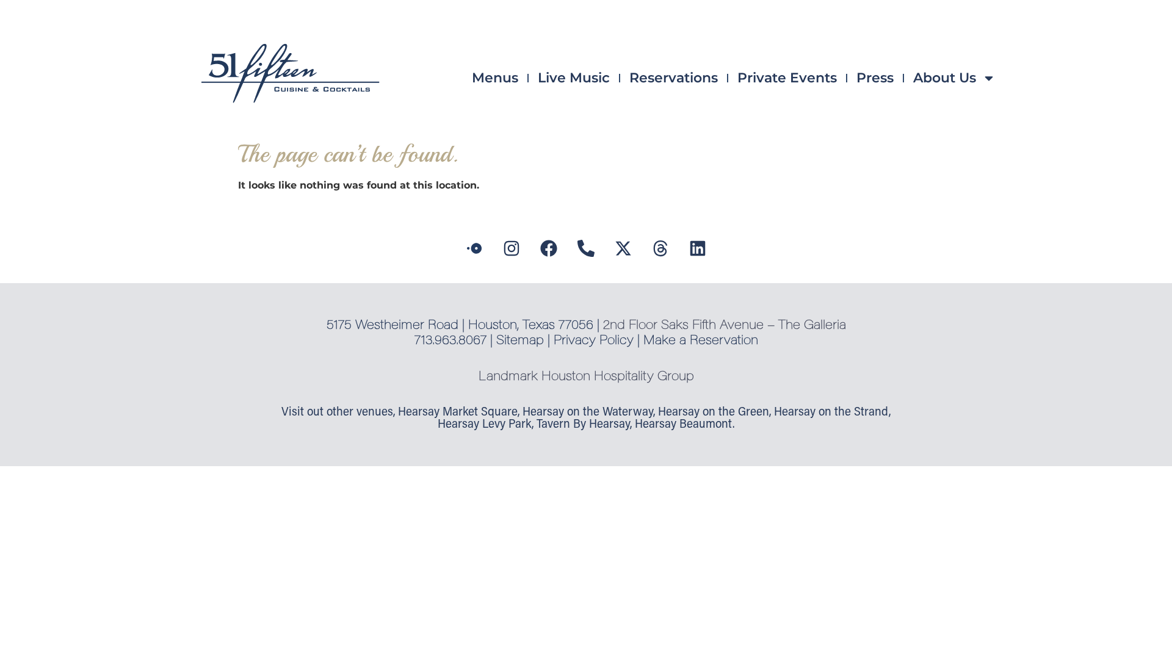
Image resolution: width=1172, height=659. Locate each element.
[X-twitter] (623, 248)
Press (875, 78)
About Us (944, 78)
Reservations (673, 78)
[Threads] (660, 248)
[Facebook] (549, 248)
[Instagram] (511, 248)
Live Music (574, 78)
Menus (495, 78)
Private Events (787, 78)
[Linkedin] (698, 248)
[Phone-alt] (586, 248)
